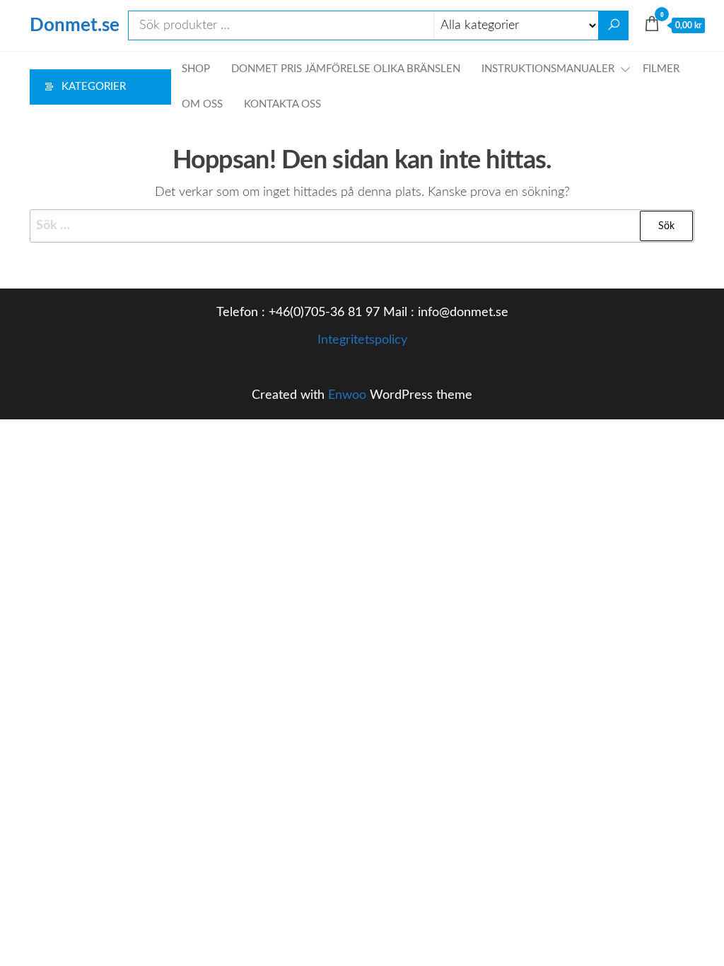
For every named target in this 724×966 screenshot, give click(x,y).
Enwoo (347, 395)
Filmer (661, 69)
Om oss (202, 104)
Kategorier (94, 86)
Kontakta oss (282, 104)
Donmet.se (74, 25)
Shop (196, 69)
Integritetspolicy (362, 340)
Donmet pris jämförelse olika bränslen (345, 69)
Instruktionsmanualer (547, 69)
